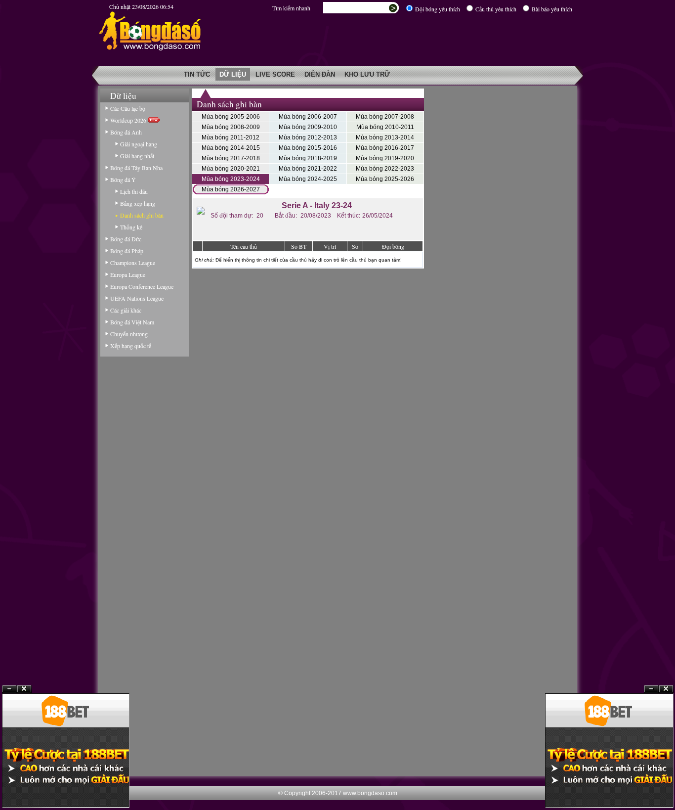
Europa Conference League (141, 286)
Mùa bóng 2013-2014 (385, 137)
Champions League (132, 263)
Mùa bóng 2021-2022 (308, 168)
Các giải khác (125, 310)
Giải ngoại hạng (138, 144)
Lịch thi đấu (134, 191)
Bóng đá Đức (125, 239)
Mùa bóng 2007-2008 (385, 116)
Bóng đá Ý (123, 179)
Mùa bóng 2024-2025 (308, 179)
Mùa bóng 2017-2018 (231, 158)
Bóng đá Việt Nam (132, 322)
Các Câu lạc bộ (127, 108)
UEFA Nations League (137, 298)
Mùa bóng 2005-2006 (231, 116)
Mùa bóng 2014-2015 (231, 147)
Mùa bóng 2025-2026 (385, 179)
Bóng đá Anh (126, 132)
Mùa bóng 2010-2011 (385, 127)
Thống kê (131, 227)
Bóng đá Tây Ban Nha (136, 168)
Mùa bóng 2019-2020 (385, 158)
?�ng (666, 689)
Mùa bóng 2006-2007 (308, 116)
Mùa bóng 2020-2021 (231, 168)
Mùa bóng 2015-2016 (308, 147)
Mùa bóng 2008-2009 (231, 127)
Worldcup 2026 (129, 120)
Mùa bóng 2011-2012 (230, 137)
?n (651, 689)
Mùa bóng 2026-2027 (231, 189)
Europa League (127, 274)
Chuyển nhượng (129, 334)
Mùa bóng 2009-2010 (308, 127)
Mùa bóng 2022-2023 (385, 168)
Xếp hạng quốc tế (130, 346)
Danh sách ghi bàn (142, 215)
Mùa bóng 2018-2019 (308, 158)
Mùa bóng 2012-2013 (308, 137)
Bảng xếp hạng (137, 203)
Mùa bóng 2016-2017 (385, 147)
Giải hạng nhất (137, 156)
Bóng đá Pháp (126, 251)
